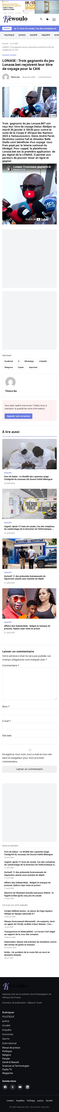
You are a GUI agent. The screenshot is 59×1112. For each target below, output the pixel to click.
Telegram (8, 367)
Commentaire (10, 665)
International (9, 1043)
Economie (7, 1034)
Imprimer (33, 367)
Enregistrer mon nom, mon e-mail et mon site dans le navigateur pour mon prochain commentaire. (27, 758)
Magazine (7, 1073)
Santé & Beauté (10, 1062)
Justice (22, 35)
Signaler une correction (18, 416)
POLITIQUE (9, 35)
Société (33, 35)
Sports (13, 55)
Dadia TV (7, 1069)
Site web (6, 735)
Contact (10, 1100)
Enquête (46, 35)
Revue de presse (11, 1047)
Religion (6, 1054)
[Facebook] (5, 1087)
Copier (21, 367)
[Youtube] (20, 1087)
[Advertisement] (29, 258)
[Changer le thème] (47, 20)
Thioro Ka (15, 77)
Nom (5, 706)
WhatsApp (29, 361)
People (6, 1058)
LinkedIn (43, 361)
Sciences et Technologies (15, 1065)
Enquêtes (20, 1100)
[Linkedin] (27, 1087)
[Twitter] (12, 1087)
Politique (7, 1051)
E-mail (6, 721)
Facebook (8, 361)
